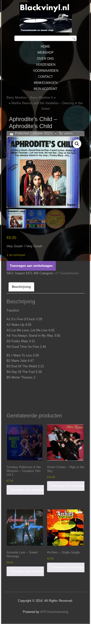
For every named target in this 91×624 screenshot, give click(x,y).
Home (45, 46)
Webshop (45, 52)
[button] (77, 143)
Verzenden (45, 64)
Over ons (45, 58)
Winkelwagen (46, 83)
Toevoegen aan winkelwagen (31, 266)
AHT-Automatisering (54, 612)
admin (68, 133)
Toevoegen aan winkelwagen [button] (30, 490)
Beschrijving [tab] (21, 287)
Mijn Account (45, 89)
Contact (45, 77)
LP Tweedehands (67, 273)
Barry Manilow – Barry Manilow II (30, 97)
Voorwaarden (45, 71)
